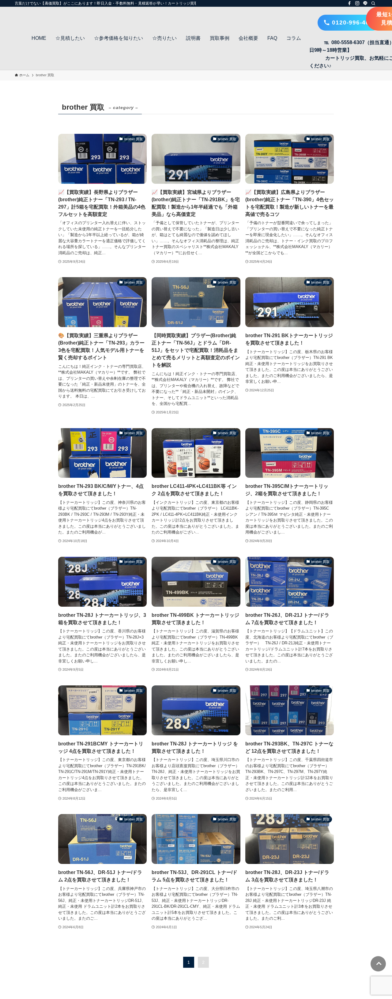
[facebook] (349, 3)
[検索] (373, 3)
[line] (365, 3)
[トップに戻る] (378, 963)
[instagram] (357, 3)
